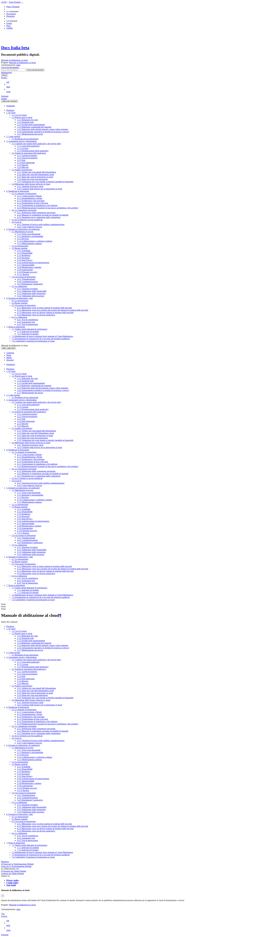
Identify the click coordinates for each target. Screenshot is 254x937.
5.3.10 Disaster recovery (27, 272)
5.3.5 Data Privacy (25, 260)
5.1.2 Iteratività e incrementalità (30, 236)
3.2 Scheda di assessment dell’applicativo (29, 153)
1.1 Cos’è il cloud (19, 115)
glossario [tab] (10, 360)
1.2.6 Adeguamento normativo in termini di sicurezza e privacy (43, 132)
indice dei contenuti (9, 101)
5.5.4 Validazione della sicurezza (30, 296)
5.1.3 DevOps (23, 239)
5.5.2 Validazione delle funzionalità (31, 291)
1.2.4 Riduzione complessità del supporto (34, 127)
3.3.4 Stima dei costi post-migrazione (32, 179)
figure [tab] (8, 355)
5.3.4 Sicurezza (23, 258)
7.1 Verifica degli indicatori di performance (29, 329)
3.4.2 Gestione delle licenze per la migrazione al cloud (39, 189)
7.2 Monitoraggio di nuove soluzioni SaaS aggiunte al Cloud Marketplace (42, 336)
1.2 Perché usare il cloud (22, 117)
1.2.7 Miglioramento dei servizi (30, 134)
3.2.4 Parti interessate (26, 162)
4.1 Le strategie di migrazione (24, 193)
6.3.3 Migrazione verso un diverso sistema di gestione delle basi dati (45, 312)
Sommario (10, 106)
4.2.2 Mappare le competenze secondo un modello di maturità (42, 215)
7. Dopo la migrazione (15, 327)
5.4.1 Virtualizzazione (26, 279)
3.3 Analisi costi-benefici (22, 170)
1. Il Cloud (10, 113)
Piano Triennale (12, 7)
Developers (11, 14)
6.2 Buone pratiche (20, 303)
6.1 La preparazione (20, 300)
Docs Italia (15, 47)
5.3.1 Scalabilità (23, 251)
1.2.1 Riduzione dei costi (27, 120)
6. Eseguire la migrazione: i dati (19, 298)
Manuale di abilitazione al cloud (14, 60)
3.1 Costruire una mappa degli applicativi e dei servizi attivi (36, 143)
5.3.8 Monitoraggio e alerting (29, 267)
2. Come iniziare (13, 136)
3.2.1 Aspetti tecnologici (27, 155)
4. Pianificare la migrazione (17, 191)
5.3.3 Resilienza (23, 255)
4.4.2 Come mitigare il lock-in (29, 227)
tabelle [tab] (9, 357)
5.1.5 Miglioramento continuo (29, 243)
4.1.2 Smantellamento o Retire (29, 198)
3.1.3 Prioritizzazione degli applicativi (32, 151)
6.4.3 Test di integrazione (27, 324)
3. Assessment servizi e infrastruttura (21, 141)
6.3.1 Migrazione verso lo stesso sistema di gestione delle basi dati (44, 308)
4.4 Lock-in (16, 222)
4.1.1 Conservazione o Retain (29, 196)
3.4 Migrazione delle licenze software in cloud (31, 184)
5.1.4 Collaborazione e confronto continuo (34, 241)
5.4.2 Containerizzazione (27, 281)
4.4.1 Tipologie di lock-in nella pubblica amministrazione (40, 224)
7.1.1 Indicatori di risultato (28, 331)
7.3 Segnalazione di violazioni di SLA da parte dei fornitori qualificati (41, 339)
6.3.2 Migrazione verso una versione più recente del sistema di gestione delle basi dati (52, 310)
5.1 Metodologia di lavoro (22, 231)
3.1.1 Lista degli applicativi (28, 146)
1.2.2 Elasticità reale (25, 122)
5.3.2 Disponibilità (24, 253)
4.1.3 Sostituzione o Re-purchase (30, 201)
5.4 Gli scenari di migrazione (24, 277)
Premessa (10, 110)
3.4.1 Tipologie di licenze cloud (30, 186)
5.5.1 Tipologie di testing (27, 289)
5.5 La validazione (19, 286)
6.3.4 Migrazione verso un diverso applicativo (36, 315)
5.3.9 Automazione (25, 270)
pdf (7, 82)
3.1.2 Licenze (22, 148)
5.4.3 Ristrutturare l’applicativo (30, 284)
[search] (35, 70)
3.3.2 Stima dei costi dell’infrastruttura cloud (35, 174)
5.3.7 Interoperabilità (25, 265)
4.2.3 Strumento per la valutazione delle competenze (38, 217)
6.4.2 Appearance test (26, 322)
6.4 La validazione (19, 317)
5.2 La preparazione (20, 246)
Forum (9, 23)
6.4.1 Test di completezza (27, 320)
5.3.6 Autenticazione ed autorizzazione (33, 262)
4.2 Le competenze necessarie (24, 210)
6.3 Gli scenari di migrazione (24, 305)
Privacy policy (12, 880)
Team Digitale (15, 2)
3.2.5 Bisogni (22, 165)
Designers (10, 16)
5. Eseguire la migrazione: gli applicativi (23, 229)
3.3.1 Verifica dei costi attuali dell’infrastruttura (36, 172)
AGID (3, 2)
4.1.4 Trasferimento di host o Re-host (32, 203)
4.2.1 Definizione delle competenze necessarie (36, 212)
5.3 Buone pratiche (20, 248)
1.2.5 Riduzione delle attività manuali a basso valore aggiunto (42, 129)
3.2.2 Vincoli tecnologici (27, 158)
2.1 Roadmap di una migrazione (25, 139)
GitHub (9, 28)
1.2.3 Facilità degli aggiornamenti (31, 124)
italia (18, 909)
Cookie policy (12, 883)
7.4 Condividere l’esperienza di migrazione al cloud (33, 341)
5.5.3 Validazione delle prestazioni (31, 293)
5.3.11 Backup (23, 274)
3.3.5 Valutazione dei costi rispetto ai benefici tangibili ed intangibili (45, 182)
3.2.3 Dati (21, 160)
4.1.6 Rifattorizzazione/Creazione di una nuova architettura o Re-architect (47, 208)
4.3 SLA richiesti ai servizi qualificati (27, 220)
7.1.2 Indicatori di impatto (27, 334)
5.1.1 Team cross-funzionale (28, 234)
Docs (8, 26)
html (8, 87)
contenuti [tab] (10, 353)
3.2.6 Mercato (23, 167)
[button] (10, 67)
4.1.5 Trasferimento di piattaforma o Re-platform (37, 205)
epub (8, 92)
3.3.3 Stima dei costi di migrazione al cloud (35, 177)
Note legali (11, 885)
